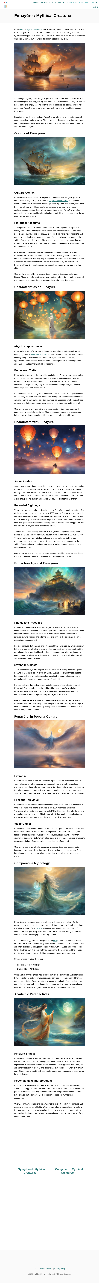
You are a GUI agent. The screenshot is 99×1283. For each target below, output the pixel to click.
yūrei (21, 29)
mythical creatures (35, 29)
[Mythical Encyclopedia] (11, 4)
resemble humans (39, 354)
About (36, 1269)
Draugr (56, 940)
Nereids (38, 928)
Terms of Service (46, 1269)
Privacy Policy (59, 1269)
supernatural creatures (58, 201)
